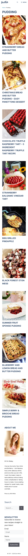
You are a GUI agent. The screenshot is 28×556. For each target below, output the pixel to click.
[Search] (21, 508)
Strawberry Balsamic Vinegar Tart (12, 195)
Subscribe (14, 545)
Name (6, 536)
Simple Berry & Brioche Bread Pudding (10, 413)
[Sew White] (5, 2)
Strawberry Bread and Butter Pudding (13, 50)
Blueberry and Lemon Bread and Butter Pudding (12, 368)
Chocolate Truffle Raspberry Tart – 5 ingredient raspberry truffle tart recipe (13, 147)
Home (3, 7)
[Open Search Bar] (17, 2)
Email (6, 529)
